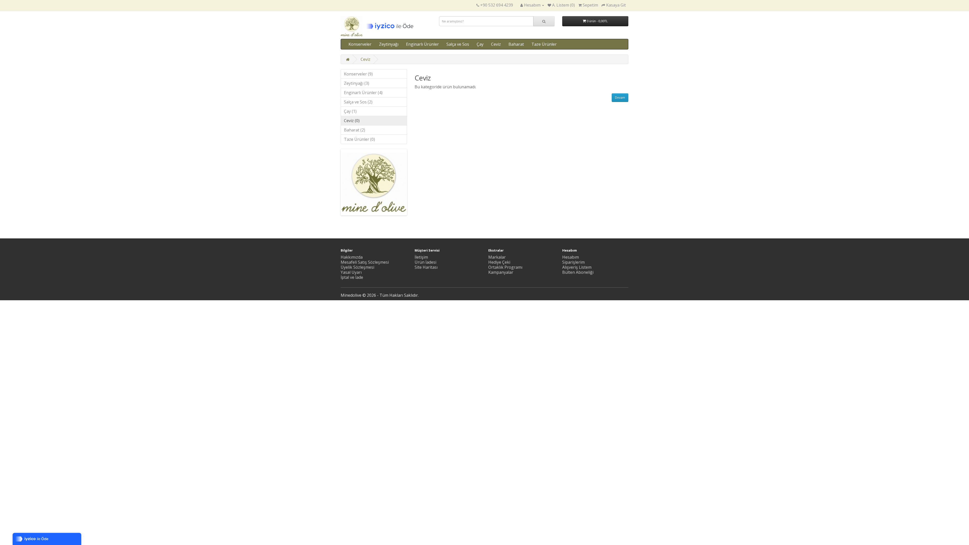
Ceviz (496, 44)
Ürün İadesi (425, 262)
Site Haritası (426, 267)
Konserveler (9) (358, 74)
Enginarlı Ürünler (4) (363, 92)
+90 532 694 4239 (496, 5)
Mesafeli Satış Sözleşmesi (365, 262)
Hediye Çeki (499, 262)
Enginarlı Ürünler (422, 44)
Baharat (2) (354, 130)
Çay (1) (350, 111)
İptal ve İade (352, 277)
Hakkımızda (352, 257)
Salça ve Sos (457, 44)
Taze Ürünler (544, 44)
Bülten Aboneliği (578, 272)
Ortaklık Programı (505, 267)
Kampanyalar (500, 272)
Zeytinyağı (388, 44)
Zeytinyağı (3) (356, 83)
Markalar (497, 257)
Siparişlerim (573, 262)
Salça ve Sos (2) (358, 102)
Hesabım (570, 257)
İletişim (421, 257)
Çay (480, 44)
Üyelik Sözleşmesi (357, 267)
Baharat (516, 44)
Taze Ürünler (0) (359, 139)
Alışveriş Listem (576, 267)
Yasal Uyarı (351, 272)
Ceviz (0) (352, 120)
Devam (620, 97)
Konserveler (359, 44)
